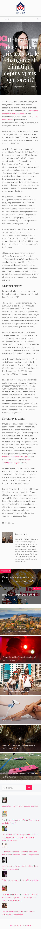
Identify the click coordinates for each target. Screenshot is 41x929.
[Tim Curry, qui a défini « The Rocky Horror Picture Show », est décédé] (4, 907)
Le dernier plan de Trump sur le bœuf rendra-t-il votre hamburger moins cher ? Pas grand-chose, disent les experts (20, 897)
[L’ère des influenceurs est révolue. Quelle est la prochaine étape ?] (4, 815)
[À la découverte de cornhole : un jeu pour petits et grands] (20, 779)
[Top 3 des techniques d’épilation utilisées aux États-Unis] (20, 722)
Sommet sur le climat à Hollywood (15, 456)
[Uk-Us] (20, 8)
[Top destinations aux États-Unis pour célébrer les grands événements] (20, 694)
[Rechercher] (29, 787)
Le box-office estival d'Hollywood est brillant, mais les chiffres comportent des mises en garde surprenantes (20, 837)
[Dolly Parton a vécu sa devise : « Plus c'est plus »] (4, 875)
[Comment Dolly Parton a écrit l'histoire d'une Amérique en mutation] (4, 861)
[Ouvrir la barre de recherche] (38, 19)
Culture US (9, 523)
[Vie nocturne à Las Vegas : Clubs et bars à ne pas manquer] (20, 662)
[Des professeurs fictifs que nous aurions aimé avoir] (4, 801)
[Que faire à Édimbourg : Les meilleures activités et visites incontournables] (20, 633)
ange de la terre (20, 462)
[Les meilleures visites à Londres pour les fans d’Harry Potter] (20, 750)
